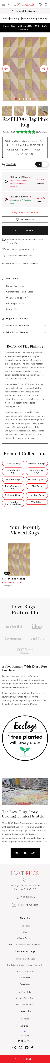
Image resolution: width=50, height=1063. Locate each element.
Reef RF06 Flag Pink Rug (34, 18)
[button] (3, 4)
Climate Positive (25, 938)
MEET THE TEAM (25, 853)
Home (6, 18)
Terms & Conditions (25, 971)
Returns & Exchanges (25, 959)
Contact (25, 1019)
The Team (25, 926)
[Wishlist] (40, 5)
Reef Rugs (15, 18)
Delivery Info (25, 992)
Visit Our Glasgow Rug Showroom (25, 944)
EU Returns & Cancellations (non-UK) (25, 965)
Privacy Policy (24, 977)
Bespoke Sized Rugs (25, 998)
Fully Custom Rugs (25, 1004)
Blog (25, 932)
